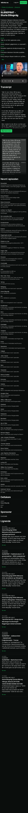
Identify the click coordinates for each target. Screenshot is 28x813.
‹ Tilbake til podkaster (7, 7)
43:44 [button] (2, 54)
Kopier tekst (7, 130)
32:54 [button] (2, 50)
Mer (3, 59)
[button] (14, 150)
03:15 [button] (2, 42)
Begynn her (23, 2)
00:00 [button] (2, 38)
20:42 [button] (2, 46)
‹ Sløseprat (17, 7)
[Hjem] (4, 2)
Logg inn (16, 2)
